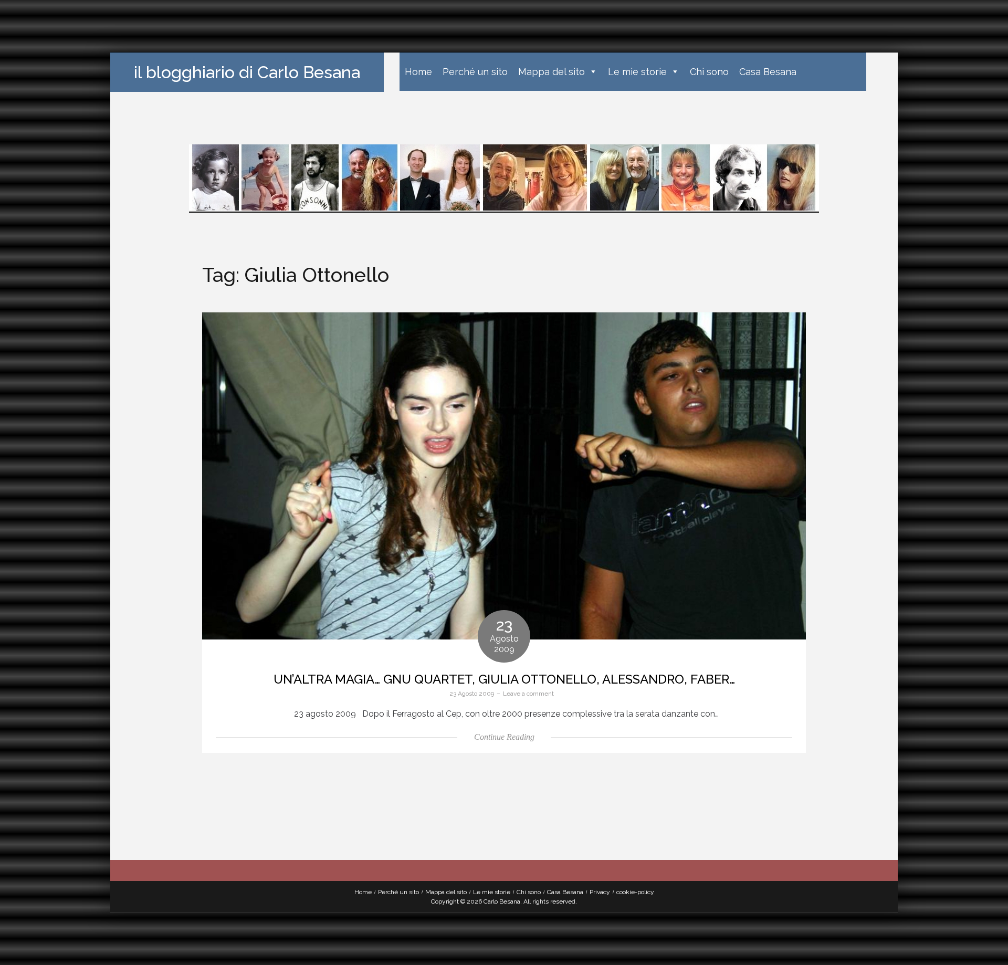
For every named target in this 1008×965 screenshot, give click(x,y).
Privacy (600, 892)
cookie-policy (635, 892)
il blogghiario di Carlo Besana (247, 72)
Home (418, 71)
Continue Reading (504, 736)
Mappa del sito (551, 71)
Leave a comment (528, 693)
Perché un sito (475, 71)
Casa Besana (767, 71)
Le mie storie (637, 71)
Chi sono (709, 71)
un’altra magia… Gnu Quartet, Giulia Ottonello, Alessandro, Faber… (504, 679)
